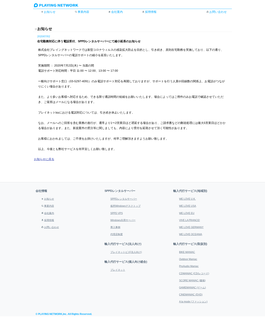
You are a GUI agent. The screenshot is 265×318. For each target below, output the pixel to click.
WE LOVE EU (186, 213)
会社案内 (117, 11)
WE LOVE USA (187, 205)
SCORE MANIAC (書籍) (192, 280)
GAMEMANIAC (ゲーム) (192, 287)
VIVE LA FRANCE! (189, 220)
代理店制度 (116, 234)
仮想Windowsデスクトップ (125, 205)
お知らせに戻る (44, 159)
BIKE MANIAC (187, 252)
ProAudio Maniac (189, 266)
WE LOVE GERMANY (191, 227)
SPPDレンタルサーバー (123, 198)
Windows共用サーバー (123, 220)
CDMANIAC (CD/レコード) (194, 273)
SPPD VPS (116, 213)
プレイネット (117, 269)
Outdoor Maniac (188, 259)
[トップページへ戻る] (60, 6)
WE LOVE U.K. (187, 198)
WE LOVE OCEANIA (190, 234)
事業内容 (83, 11)
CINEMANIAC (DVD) (190, 294)
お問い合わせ (218, 11)
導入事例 (115, 227)
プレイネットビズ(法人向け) (126, 252)
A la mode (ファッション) (193, 301)
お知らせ (49, 11)
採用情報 (151, 11)
